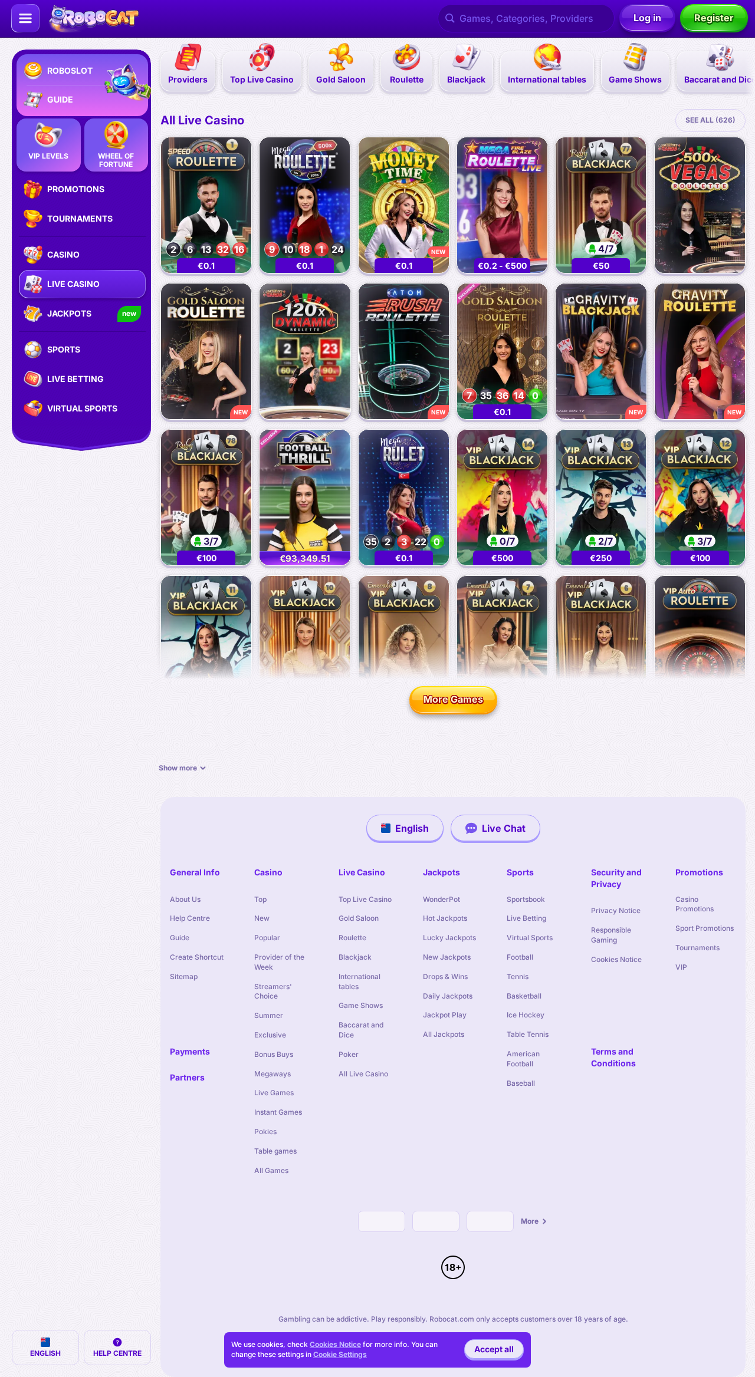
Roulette (352, 937)
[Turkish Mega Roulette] (403, 497)
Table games (275, 1151)
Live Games (274, 1092)
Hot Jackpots (445, 918)
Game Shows (361, 1005)
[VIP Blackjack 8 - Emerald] (403, 643)
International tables (359, 981)
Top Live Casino (365, 899)
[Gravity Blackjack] (600, 351)
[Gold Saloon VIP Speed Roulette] (502, 351)
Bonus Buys (273, 1054)
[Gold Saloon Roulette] (206, 351)
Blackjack (355, 957)
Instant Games (278, 1112)
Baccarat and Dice (361, 1029)
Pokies (265, 1131)
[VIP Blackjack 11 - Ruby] (206, 643)
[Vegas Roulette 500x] (700, 205)
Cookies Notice (616, 959)
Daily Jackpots (447, 995)
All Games (271, 1170)
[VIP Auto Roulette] (700, 643)
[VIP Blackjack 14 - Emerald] (502, 497)
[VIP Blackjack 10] (304, 643)
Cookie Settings (340, 1354)
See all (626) (710, 120)
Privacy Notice (616, 910)
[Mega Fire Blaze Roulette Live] (502, 205)
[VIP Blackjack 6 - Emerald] (600, 643)
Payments (190, 1051)
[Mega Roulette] (304, 205)
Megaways (272, 1073)
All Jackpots (443, 1034)
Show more (178, 767)
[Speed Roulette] (206, 205)
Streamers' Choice (273, 991)
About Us (185, 899)
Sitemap (184, 976)
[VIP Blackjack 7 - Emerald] (502, 643)
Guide (179, 937)
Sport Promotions (704, 928)
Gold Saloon (359, 918)
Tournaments (697, 947)
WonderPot (441, 899)
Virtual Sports (530, 937)
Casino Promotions (694, 904)
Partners (187, 1077)
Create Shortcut (197, 957)
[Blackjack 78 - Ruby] (206, 497)
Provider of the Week (279, 962)
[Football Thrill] (304, 497)
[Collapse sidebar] (25, 18)
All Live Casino (202, 120)
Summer (268, 1015)
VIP (681, 967)
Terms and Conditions (613, 1057)
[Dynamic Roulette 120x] (304, 351)
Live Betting (526, 918)
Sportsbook (526, 899)
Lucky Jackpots (449, 937)
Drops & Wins (445, 976)
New (262, 918)
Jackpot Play (445, 1014)
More (530, 1221)
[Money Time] (403, 205)
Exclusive (270, 1034)
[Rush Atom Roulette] (403, 351)
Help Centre (190, 918)
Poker (349, 1054)
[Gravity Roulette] (700, 351)
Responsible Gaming (611, 934)
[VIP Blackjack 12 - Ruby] (700, 497)
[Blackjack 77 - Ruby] (600, 205)
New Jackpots (447, 957)
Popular (267, 937)
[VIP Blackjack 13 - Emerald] (600, 497)
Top (260, 899)
